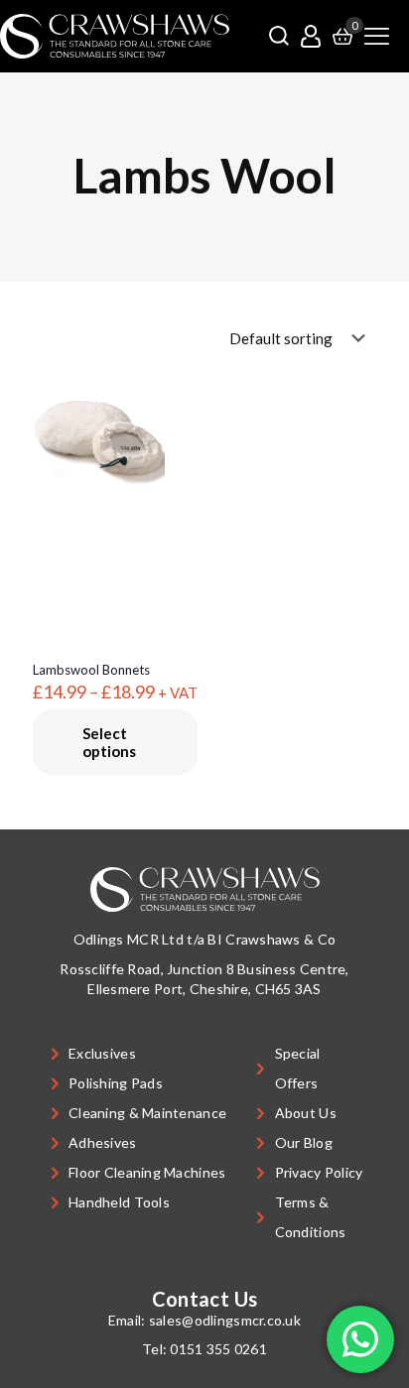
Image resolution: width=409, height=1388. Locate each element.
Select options (109, 742)
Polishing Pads (115, 1082)
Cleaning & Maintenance (147, 1112)
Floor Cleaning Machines (146, 1172)
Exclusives (102, 1053)
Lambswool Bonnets (91, 670)
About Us (306, 1112)
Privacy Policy (319, 1172)
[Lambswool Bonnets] (115, 440)
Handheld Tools (119, 1202)
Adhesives (102, 1142)
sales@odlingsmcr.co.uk (225, 1320)
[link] (114, 36)
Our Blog (304, 1142)
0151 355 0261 (218, 1348)
